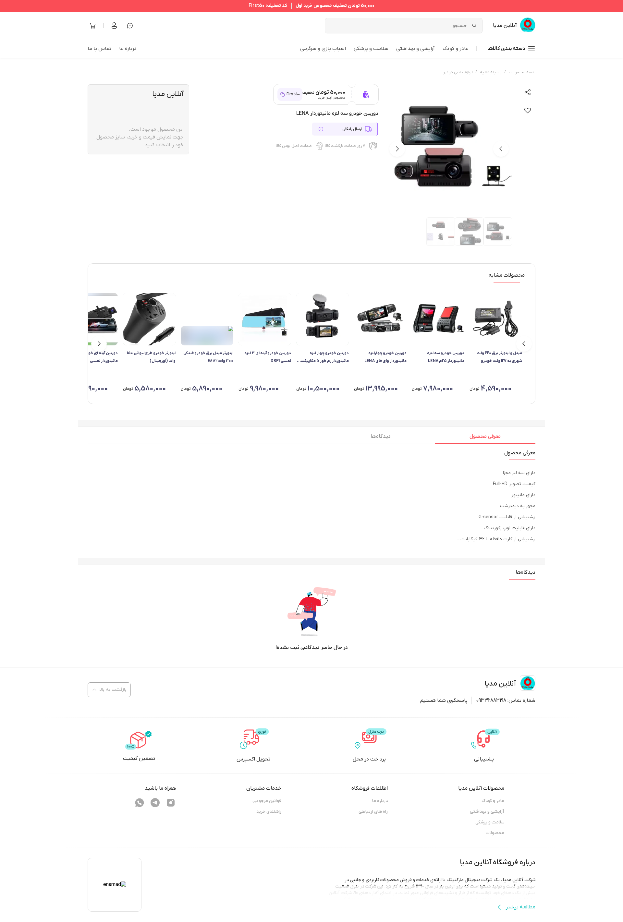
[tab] (485, 438)
